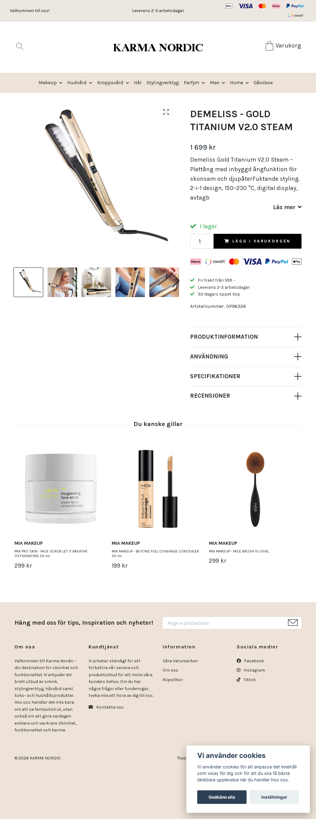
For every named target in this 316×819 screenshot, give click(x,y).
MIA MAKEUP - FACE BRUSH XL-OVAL (239, 551)
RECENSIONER (210, 395)
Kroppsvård (110, 82)
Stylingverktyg (163, 82)
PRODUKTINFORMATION (224, 336)
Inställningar (274, 797)
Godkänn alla (222, 797)
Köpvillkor (173, 679)
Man (214, 82)
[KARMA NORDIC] (158, 47)
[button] (175, 280)
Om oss (170, 670)
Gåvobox (263, 82)
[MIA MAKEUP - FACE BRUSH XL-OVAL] (255, 489)
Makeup (48, 82)
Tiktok (249, 679)
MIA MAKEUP (29, 543)
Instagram (254, 670)
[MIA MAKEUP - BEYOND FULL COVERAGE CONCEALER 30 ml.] (158, 489)
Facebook (253, 661)
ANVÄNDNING (209, 356)
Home (236, 82)
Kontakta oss (109, 707)
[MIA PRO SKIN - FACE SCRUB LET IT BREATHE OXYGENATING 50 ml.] (61, 489)
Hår (138, 82)
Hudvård (77, 82)
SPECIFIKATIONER (215, 376)
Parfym (191, 82)
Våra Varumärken (180, 661)
